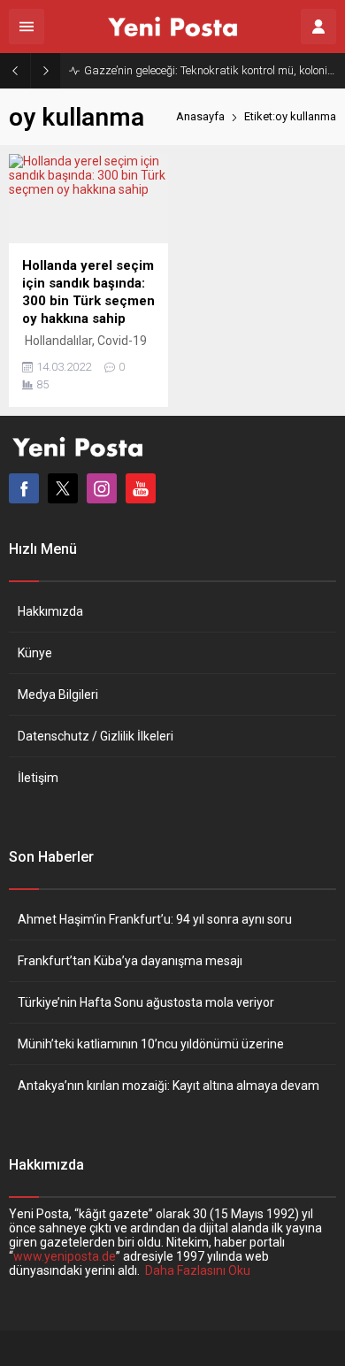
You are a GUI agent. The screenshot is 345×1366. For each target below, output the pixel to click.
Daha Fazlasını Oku (197, 1270)
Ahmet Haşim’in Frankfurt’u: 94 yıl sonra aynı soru (155, 919)
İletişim (38, 778)
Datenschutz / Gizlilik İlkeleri (95, 736)
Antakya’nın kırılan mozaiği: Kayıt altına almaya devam (168, 1085)
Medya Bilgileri (58, 694)
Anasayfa (200, 116)
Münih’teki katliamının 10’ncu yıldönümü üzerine (151, 1044)
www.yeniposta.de (64, 1256)
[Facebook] (24, 488)
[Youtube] (141, 488)
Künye (35, 653)
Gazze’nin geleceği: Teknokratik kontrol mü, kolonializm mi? (210, 70)
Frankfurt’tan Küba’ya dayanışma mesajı (130, 961)
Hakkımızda (50, 611)
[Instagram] (102, 488)
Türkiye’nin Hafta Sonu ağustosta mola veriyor (146, 1002)
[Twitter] (63, 488)
